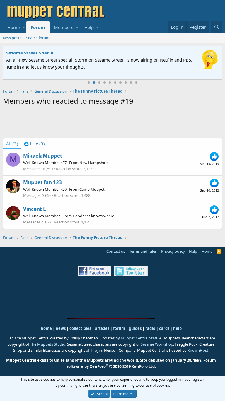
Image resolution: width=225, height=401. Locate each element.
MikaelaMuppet (42, 155)
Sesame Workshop (157, 344)
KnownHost (198, 350)
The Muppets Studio (47, 344)
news (61, 328)
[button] (23, 27)
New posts (12, 37)
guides (135, 328)
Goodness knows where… (95, 216)
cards (164, 328)
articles (102, 328)
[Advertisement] (112, 123)
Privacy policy (173, 251)
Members (63, 27)
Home (13, 27)
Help (89, 27)
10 (136, 82)
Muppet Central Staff (139, 338)
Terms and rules (143, 251)
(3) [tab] (12, 143)
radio (150, 328)
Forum (38, 27)
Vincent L (34, 209)
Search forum (38, 37)
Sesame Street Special (30, 53)
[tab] (34, 143)
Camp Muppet (92, 189)
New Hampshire (93, 162)
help (177, 328)
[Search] (216, 27)
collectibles (80, 328)
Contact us (115, 251)
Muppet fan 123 (42, 182)
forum (119, 328)
